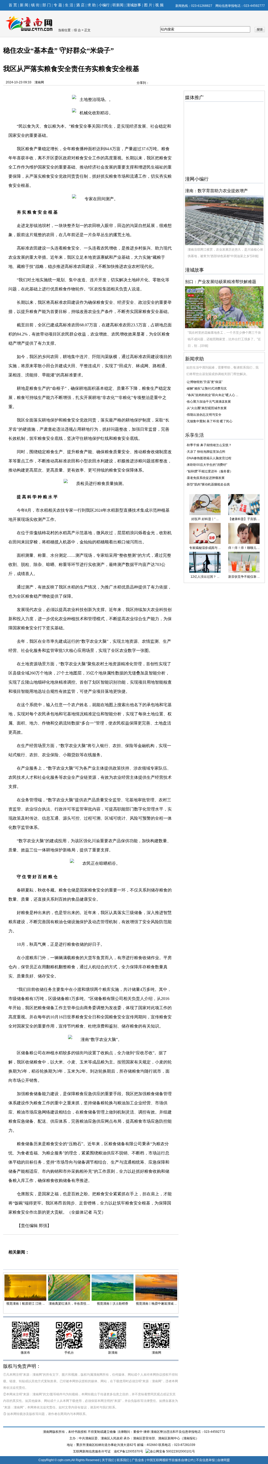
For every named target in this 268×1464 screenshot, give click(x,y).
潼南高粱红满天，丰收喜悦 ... (69, 1303)
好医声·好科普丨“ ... (205, 519)
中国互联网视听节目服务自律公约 (170, 1460)
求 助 (91, 5)
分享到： (143, 83)
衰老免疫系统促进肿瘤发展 (206, 478)
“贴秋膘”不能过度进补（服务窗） (210, 471)
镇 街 (35, 5)
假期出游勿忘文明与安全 (204, 415)
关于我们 (108, 1460)
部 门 (46, 5)
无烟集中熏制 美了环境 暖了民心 (209, 421)
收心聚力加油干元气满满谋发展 (209, 401)
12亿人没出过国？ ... (205, 577)
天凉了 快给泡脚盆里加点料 (206, 451)
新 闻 (24, 5)
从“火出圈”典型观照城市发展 (207, 408)
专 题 (58, 5)
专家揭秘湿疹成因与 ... (205, 548)
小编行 (104, 5)
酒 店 (80, 5)
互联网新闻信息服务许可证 (92, 1451)
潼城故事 (133, 5)
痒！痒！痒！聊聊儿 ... (244, 548)
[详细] (254, 256)
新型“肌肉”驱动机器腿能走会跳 (208, 484)
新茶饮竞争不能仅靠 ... (244, 577)
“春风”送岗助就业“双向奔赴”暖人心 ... (212, 395)
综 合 (78, 30)
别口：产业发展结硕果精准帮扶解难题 (220, 281)
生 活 (69, 5)
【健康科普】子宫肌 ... (244, 519)
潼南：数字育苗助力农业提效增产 (216, 190)
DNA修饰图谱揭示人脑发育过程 (209, 458)
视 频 (159, 5)
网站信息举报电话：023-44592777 (240, 6)
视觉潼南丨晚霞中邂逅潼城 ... (156, 1303)
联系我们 (123, 1460)
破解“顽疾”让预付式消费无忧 (207, 388)
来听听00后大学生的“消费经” (207, 465)
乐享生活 (194, 435)
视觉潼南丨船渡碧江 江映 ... (25, 1303)
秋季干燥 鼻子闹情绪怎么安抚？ (209, 445)
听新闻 (118, 5)
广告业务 (138, 1460)
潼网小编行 (197, 179)
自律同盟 (223, 1460)
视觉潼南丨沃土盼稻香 (112, 1303)
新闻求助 (194, 358)
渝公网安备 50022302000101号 (172, 1451)
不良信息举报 (205, 1460)
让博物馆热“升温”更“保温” (204, 382)
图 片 (148, 5)
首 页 (13, 5)
